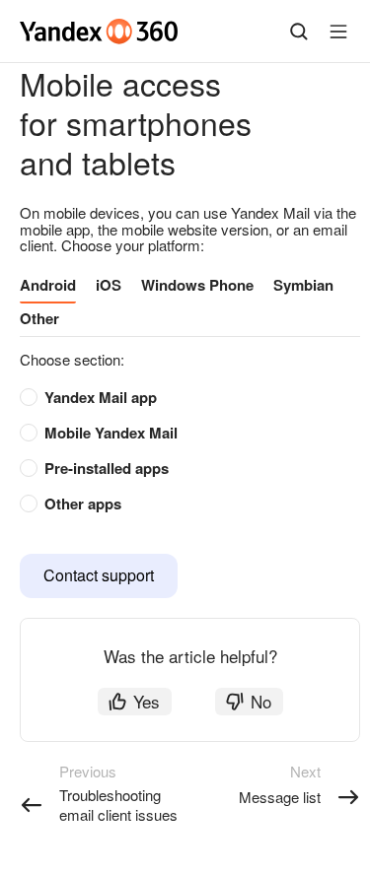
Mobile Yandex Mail (111, 432)
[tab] (180, 397)
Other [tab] (39, 318)
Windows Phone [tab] (197, 285)
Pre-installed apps (106, 468)
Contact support (98, 575)
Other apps (82, 503)
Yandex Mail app (100, 397)
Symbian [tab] (303, 285)
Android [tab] (48, 285)
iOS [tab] (108, 285)
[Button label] (338, 31)
